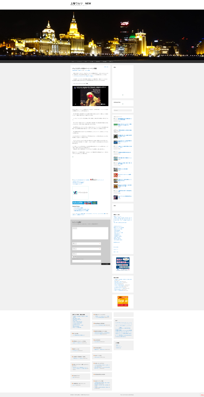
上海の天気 (98, 61)
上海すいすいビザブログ (99, 363)
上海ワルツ (80, 70)
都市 (122, 336)
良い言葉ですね (75, 350)
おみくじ (74, 385)
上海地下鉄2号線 (127, 328)
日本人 (127, 333)
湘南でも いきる (76, 349)
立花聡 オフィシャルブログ (100, 314)
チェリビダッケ (89, 213)
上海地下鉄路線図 (117, 230)
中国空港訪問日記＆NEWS (100, 374)
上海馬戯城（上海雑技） (118, 236)
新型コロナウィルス (119, 333)
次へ (108, 66)
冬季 (126, 330)
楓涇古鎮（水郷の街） (117, 238)
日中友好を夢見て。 (98, 347)
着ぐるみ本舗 (116, 247)
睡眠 (129, 335)
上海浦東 (115, 217)
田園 (104, 213)
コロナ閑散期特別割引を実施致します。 (79, 335)
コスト (127, 322)
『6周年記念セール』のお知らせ (78, 358)
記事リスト (111, 61)
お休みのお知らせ (97, 357)
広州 (129, 217)
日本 (124, 333)
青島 (118, 220)
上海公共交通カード (117, 231)
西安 (116, 220)
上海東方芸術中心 (117, 233)
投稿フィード (118, 345)
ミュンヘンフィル (100, 213)
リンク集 (91, 61)
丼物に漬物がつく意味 (117, 281)
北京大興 (126, 217)
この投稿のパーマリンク (80, 214)
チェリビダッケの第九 (79, 207)
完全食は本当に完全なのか (118, 282)
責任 (120, 336)
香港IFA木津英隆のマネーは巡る (101, 331)
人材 (123, 330)
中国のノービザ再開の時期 (118, 290)
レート (117, 328)
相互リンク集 (116, 251)
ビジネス (122, 325)
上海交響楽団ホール (117, 235)
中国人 (120, 330)
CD (76, 213)
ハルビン (121, 220)
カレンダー (124, 322)
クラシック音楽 (80, 213)
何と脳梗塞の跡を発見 (117, 287)
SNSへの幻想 (116, 283)
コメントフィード (119, 346)
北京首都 (122, 217)
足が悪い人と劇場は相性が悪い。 (78, 321)
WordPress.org (118, 347)
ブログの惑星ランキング (77, 184)
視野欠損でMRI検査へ (117, 289)
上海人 (123, 328)
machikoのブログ (76, 375)
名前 (73, 243)
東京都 (120, 335)
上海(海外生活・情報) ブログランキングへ (78, 181)
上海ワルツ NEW (80, 3)
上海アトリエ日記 (98, 355)
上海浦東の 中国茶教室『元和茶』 (79, 356)
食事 (123, 336)
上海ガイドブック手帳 (99, 381)
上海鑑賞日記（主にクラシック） (79, 383)
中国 (116, 330)
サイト (74, 253)
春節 (129, 333)
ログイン (117, 344)
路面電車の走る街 (117, 242)
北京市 (128, 330)
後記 (73, 377)
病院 (128, 335)
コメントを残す (87, 70)
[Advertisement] (84, 159)
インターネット (118, 322)
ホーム (73, 61)
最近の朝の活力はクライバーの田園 (81, 210)
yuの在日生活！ (98, 340)
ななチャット (116, 249)
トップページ (79, 61)
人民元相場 (104, 61)
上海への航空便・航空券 (118, 239)
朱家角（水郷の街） (117, 237)
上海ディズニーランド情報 (118, 232)
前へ (105, 66)
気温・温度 (124, 335)
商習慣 (130, 330)
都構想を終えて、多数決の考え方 (100, 349)
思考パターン (128, 331)
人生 (124, 330)
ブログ (86, 61)
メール (74, 248)
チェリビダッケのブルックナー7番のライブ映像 (83, 76)
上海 (120, 328)
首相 (125, 336)
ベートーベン (95, 213)
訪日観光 (117, 336)
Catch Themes (131, 394)
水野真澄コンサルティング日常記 (79, 341)
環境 (126, 335)
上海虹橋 (118, 217)
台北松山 (128, 220)
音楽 (84, 213)
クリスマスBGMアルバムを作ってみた (82, 209)
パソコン (118, 325)
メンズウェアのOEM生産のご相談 (100, 325)
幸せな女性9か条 (97, 341)
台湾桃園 (124, 220)
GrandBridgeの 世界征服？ (100, 323)
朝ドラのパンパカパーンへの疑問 (119, 288)
